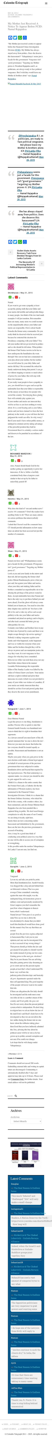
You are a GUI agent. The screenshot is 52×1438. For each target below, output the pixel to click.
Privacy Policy (41, 1424)
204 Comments (14, 17)
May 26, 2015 (13, 13)
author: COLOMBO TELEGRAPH (20, 15)
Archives (15, 1117)
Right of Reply (10, 1429)
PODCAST (15, 1424)
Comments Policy (27, 1429)
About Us (27, 1424)
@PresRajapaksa (27, 136)
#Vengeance (37, 178)
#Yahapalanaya (25, 172)
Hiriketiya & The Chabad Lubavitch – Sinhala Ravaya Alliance (24, 1238)
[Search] (15, 1095)
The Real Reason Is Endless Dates (30, 1213)
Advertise (42, 1429)
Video (6, 1424)
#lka (38, 151)
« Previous (12, 1053)
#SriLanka (30, 151)
